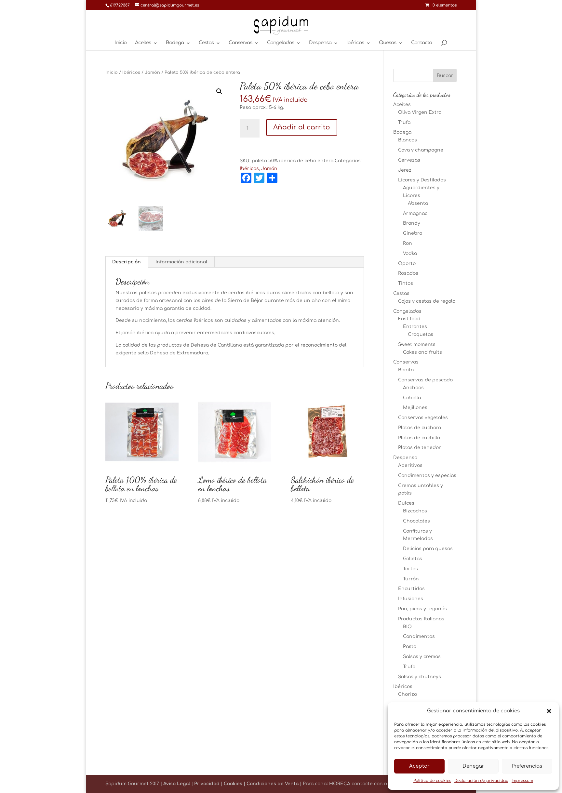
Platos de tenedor (419, 447)
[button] (549, 711)
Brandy (411, 223)
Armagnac (415, 213)
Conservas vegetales (423, 417)
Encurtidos (411, 588)
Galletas (412, 558)
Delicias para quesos (428, 548)
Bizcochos (415, 511)
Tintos (405, 283)
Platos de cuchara (419, 427)
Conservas (240, 43)
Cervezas (409, 160)
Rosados (408, 273)
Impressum (522, 780)
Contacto (421, 43)
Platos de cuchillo (419, 437)
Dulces (406, 503)
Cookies (233, 783)
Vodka (410, 253)
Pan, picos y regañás (422, 608)
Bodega (175, 43)
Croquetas (420, 334)
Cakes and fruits (422, 352)
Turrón (411, 578)
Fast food (409, 318)
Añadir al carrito (301, 127)
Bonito (406, 369)
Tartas (410, 568)
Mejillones (415, 407)
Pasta (409, 646)
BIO (407, 626)
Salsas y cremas (422, 656)
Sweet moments (416, 344)
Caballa (412, 397)
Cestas (206, 43)
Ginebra (412, 233)
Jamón (152, 72)
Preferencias (527, 766)
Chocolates (416, 521)
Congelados (280, 43)
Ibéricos (355, 43)
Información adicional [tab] (181, 261)
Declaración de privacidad (481, 780)
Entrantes (415, 326)
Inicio (121, 43)
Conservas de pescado (425, 379)
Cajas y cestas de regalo (426, 301)
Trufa (404, 122)
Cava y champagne (420, 150)
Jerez (404, 170)
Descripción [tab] (126, 261)
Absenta (418, 203)
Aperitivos (410, 465)
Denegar (473, 766)
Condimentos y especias (427, 475)
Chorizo (407, 694)
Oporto (407, 263)
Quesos (387, 43)
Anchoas (413, 387)
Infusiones (410, 598)
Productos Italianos (421, 618)
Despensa (320, 43)
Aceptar (419, 766)
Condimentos (419, 636)
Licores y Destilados (422, 180)
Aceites (143, 43)
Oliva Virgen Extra (419, 112)
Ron (407, 243)
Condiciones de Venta (273, 783)
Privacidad (207, 783)
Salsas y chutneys (419, 676)
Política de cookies (432, 780)
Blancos (407, 140)
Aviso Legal (176, 783)
